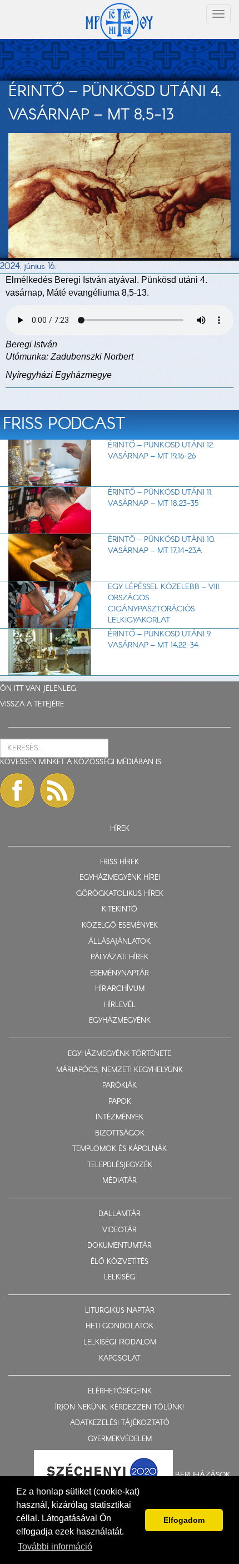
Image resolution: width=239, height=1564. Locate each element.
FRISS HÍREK (119, 862)
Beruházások (203, 1475)
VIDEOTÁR (119, 1230)
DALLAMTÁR (119, 1214)
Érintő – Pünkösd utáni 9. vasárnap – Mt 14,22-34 (160, 640)
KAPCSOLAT (119, 1358)
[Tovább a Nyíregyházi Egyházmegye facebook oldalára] (17, 790)
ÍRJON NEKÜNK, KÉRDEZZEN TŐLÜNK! (119, 1407)
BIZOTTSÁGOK (120, 1133)
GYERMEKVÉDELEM (120, 1439)
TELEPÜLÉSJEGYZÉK (119, 1165)
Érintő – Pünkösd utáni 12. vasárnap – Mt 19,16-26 (161, 451)
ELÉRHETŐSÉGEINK (120, 1391)
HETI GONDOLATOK (119, 1326)
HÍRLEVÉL (120, 1005)
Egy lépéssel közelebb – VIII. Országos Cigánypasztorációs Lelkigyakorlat (164, 603)
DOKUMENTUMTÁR (119, 1246)
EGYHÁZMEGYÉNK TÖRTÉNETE (119, 1054)
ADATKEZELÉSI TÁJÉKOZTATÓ (120, 1423)
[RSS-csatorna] (57, 790)
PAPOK (119, 1102)
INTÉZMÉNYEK (119, 1117)
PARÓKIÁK (119, 1085)
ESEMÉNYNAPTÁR (119, 973)
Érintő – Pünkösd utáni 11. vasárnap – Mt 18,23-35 (160, 498)
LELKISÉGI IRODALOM (119, 1342)
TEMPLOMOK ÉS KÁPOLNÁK (119, 1149)
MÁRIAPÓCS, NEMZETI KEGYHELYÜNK (119, 1070)
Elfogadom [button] (184, 1520)
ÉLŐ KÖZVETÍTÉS (119, 1262)
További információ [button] (55, 1546)
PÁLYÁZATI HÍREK (119, 957)
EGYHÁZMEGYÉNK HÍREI (119, 878)
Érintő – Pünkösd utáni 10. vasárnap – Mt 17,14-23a (161, 545)
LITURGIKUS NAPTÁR (120, 1311)
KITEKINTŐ (119, 909)
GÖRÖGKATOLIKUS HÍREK (119, 894)
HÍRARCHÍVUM (120, 989)
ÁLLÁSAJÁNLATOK (119, 942)
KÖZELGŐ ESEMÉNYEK (120, 925)
